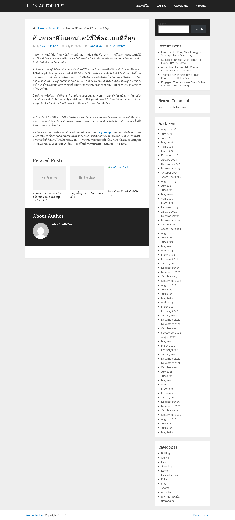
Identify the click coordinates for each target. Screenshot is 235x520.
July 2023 (166, 289)
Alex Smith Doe (49, 46)
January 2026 (169, 159)
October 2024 (169, 224)
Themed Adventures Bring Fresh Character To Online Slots (180, 76)
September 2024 (171, 228)
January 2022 (169, 354)
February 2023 (169, 311)
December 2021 (170, 358)
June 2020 (167, 427)
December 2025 (170, 164)
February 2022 (169, 350)
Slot (163, 483)
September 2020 (171, 414)
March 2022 (168, 345)
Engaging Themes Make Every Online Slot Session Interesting (183, 84)
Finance (165, 462)
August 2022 (168, 337)
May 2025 (167, 194)
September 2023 (171, 280)
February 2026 (169, 155)
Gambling (181, 5)
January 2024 (169, 263)
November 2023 (170, 272)
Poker (164, 479)
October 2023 (169, 276)
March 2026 (168, 151)
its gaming (104, 132)
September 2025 (171, 177)
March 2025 (168, 203)
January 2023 (169, 315)
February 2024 (169, 259)
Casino (161, 5)
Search (162, 23)
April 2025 (167, 198)
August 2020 (168, 419)
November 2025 (170, 168)
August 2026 (168, 129)
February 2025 (169, 207)
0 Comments (117, 46)
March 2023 (168, 306)
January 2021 (168, 397)
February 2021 (169, 393)
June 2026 (167, 138)
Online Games (169, 475)
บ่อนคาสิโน (142, 5)
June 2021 (167, 375)
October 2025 (169, 172)
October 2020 (169, 410)
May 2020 (167, 432)
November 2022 (170, 324)
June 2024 (167, 241)
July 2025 (166, 185)
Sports (165, 488)
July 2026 (166, 133)
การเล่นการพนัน (170, 496)
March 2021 (168, 388)
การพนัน (201, 5)
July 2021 (166, 371)
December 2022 (170, 319)
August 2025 (168, 181)
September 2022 (171, 332)
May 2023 (167, 298)
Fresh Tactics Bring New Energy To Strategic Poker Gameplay (181, 54)
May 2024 (167, 246)
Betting (165, 453)
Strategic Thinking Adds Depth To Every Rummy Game (181, 61)
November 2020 (170, 406)
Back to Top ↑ (201, 515)
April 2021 (167, 384)
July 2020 (166, 423)
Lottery (165, 470)
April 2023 (167, 302)
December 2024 (170, 215)
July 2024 (166, 237)
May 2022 (167, 341)
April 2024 (167, 250)
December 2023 (170, 267)
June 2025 (167, 190)
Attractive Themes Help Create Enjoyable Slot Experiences (179, 69)
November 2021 (170, 362)
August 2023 (168, 285)
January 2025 (169, 211)
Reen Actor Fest (45, 6)
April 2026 (167, 146)
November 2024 (170, 220)
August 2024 (168, 233)
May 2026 (167, 142)
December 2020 (170, 401)
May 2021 (166, 380)
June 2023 (167, 293)
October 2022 (169, 328)
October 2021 (169, 367)
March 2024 (168, 254)
